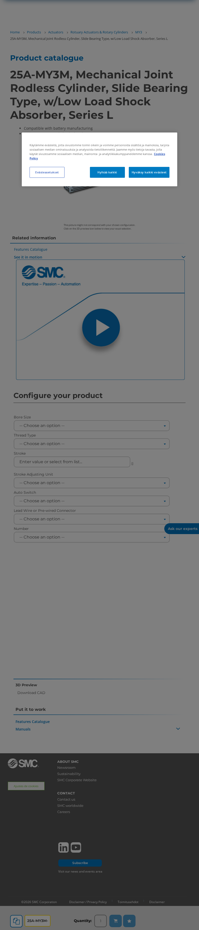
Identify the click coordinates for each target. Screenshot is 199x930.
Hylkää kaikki (107, 172)
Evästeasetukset (47, 172)
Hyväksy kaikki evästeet (149, 172)
